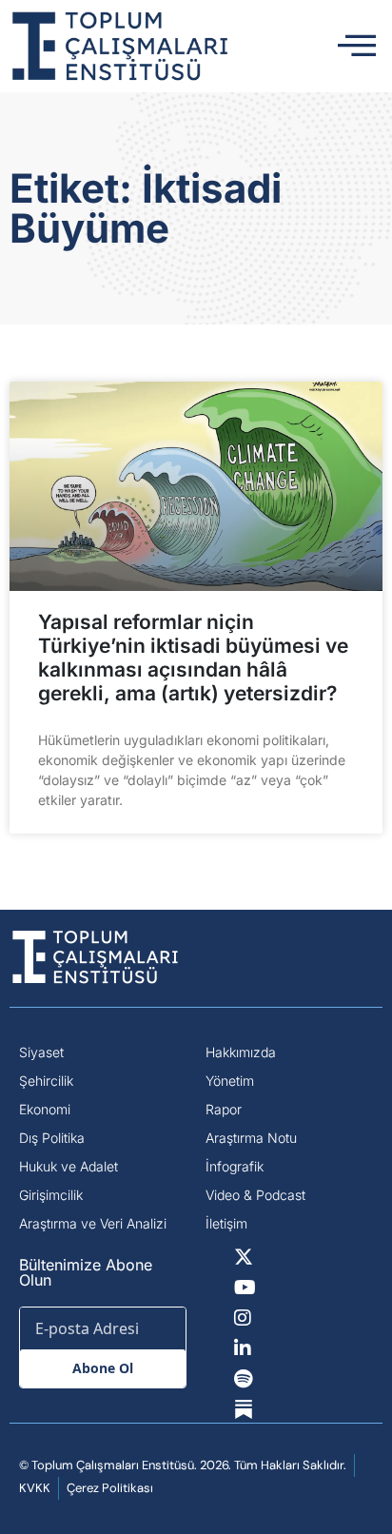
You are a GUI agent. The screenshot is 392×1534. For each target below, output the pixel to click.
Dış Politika (52, 1138)
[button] (356, 46)
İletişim (226, 1223)
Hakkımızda (241, 1052)
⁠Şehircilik (46, 1080)
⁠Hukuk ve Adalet (68, 1166)
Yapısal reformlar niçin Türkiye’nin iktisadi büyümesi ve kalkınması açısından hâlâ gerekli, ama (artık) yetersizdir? (193, 658)
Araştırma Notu (251, 1138)
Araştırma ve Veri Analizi (93, 1223)
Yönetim (230, 1080)
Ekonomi (44, 1109)
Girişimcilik (51, 1195)
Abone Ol (102, 1368)
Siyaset (41, 1052)
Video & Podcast (255, 1195)
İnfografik (235, 1166)
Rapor (224, 1109)
